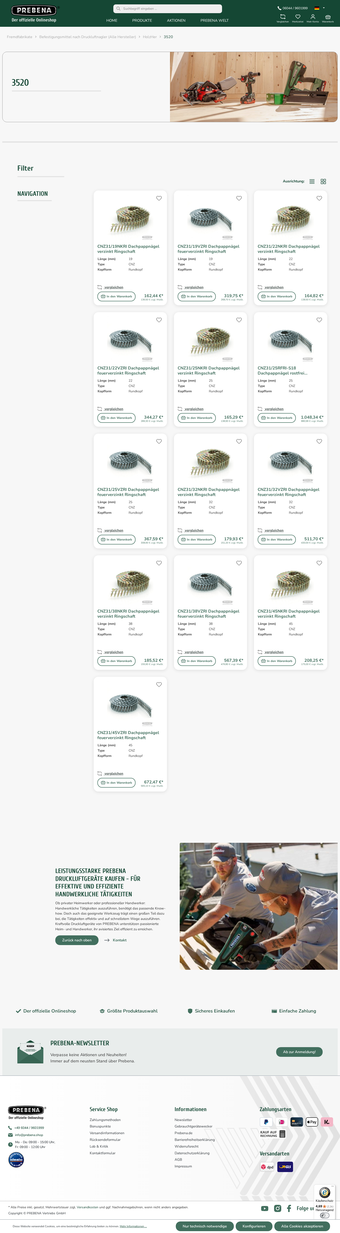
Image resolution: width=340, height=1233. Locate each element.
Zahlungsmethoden (105, 1120)
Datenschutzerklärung (192, 1153)
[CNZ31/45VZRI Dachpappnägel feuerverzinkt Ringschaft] (130, 703)
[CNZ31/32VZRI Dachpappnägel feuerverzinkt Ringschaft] (291, 460)
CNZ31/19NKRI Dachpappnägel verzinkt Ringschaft (128, 249)
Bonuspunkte (100, 1126)
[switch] (324, 1215)
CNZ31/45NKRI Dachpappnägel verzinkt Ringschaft (289, 614)
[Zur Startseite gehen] (32, 14)
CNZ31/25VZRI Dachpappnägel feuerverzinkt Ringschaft (128, 492)
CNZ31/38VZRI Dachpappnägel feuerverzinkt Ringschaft (208, 614)
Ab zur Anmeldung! (299, 1052)
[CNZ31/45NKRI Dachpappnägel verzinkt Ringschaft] (291, 582)
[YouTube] (264, 1208)
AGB (178, 1159)
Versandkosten (87, 1207)
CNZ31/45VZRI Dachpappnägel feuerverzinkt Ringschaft (128, 735)
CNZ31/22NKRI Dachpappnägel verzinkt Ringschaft (289, 249)
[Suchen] (118, 8)
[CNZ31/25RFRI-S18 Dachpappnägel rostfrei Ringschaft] (291, 339)
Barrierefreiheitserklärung (195, 1139)
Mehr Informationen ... (133, 1226)
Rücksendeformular (105, 1139)
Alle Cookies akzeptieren (302, 1226)
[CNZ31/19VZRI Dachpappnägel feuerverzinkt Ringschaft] (211, 217)
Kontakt (120, 940)
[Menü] (332, 1187)
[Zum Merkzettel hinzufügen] (158, 197)
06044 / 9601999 (295, 8)
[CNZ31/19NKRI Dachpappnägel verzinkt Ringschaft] (130, 217)
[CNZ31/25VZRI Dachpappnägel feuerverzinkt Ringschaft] (130, 460)
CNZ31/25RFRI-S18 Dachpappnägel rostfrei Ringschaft (281, 371)
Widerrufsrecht (186, 1146)
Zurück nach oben (77, 940)
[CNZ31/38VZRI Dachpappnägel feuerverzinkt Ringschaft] (211, 582)
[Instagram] (277, 1208)
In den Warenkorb (119, 296)
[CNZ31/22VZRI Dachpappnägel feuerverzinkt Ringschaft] (130, 339)
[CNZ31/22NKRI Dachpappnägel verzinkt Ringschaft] (291, 217)
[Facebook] (289, 1208)
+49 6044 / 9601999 (29, 1128)
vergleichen (113, 287)
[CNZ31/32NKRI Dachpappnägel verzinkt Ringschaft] (211, 460)
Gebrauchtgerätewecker (193, 1126)
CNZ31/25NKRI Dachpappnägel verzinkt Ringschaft (209, 371)
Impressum (183, 1166)
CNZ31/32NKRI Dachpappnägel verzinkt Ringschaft (209, 492)
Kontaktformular (102, 1153)
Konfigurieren (254, 1226)
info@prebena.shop (29, 1135)
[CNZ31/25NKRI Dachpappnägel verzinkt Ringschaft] (211, 339)
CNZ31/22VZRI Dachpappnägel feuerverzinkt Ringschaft (128, 371)
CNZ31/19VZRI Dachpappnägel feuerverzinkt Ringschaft (208, 249)
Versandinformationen (107, 1133)
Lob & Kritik (99, 1146)
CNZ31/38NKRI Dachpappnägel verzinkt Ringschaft (128, 614)
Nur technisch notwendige (205, 1226)
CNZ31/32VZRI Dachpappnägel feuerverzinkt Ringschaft (288, 492)
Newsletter (183, 1120)
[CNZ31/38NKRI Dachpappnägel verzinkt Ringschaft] (130, 582)
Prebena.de (183, 1133)
